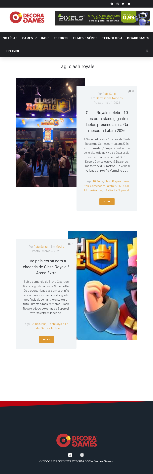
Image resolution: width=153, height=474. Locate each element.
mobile (55, 328)
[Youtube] (129, 3)
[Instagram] (117, 3)
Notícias (117, 98)
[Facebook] (111, 3)
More (107, 201)
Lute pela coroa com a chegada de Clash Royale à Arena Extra (46, 267)
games (45, 328)
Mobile (60, 246)
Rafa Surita (110, 93)
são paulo (110, 190)
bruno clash (38, 323)
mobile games (93, 190)
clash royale (112, 181)
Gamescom (103, 98)
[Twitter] (123, 3)
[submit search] (147, 51)
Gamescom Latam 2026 (105, 186)
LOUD (125, 186)
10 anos (98, 181)
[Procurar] (73, 51)
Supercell (123, 190)
